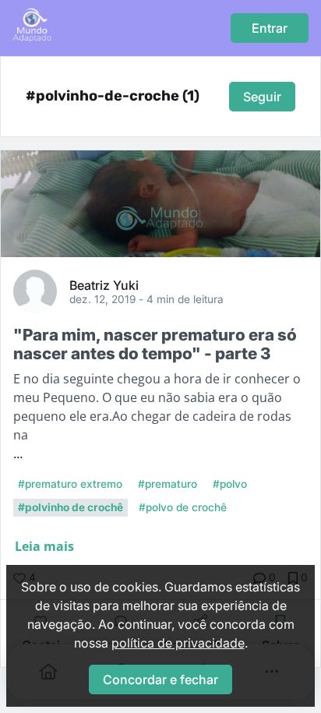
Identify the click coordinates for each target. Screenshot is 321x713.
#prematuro (167, 484)
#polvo (230, 484)
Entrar (269, 28)
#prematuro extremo (70, 484)
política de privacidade (178, 643)
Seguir (262, 96)
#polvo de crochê (183, 507)
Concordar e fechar (160, 679)
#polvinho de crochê (70, 507)
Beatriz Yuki (104, 284)
